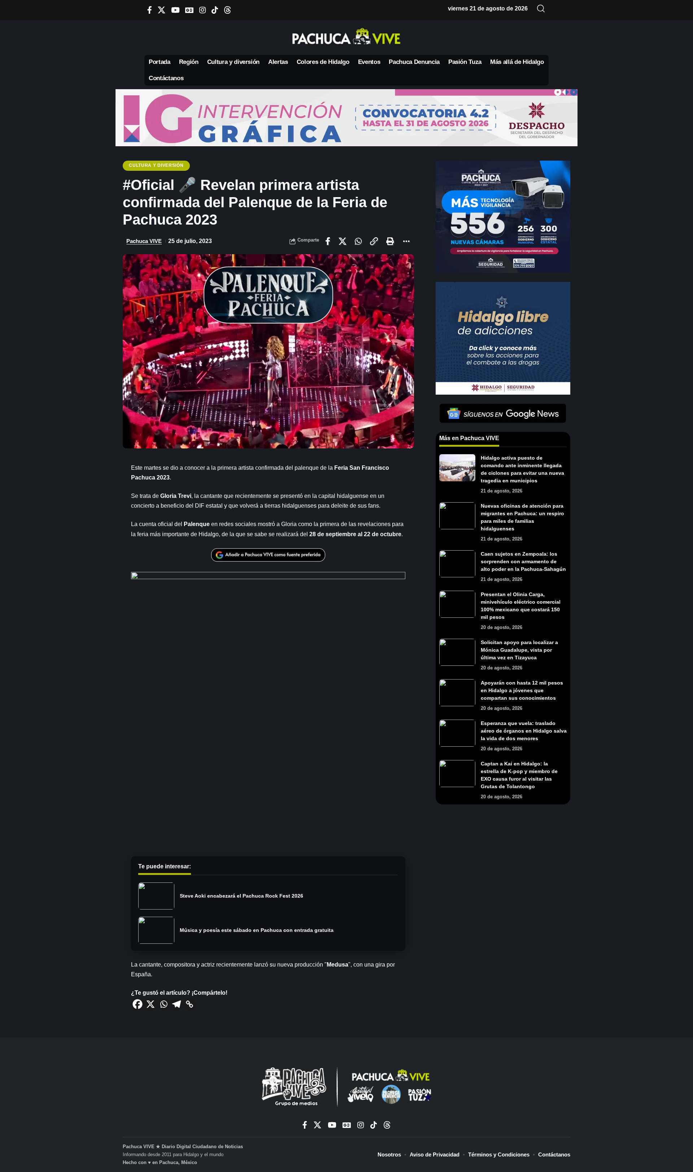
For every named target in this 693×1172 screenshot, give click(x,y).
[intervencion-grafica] (347, 117)
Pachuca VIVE (144, 241)
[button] (541, 8)
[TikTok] (215, 10)
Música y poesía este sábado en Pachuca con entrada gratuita (257, 930)
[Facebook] (149, 10)
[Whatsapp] (163, 1004)
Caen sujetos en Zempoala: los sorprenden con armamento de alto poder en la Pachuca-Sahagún (523, 561)
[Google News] (189, 10)
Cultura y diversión (156, 165)
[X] (161, 10)
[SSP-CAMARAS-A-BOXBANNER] (503, 216)
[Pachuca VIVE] (346, 1088)
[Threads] (227, 10)
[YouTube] (175, 10)
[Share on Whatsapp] (358, 241)
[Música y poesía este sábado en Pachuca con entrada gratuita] (156, 930)
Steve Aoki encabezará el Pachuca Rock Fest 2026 (241, 896)
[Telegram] (176, 1004)
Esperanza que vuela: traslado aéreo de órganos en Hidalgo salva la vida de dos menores (524, 730)
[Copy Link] (189, 1004)
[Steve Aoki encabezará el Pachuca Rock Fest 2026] (156, 896)
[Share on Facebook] (328, 241)
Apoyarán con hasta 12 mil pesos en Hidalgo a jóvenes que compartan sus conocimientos (522, 690)
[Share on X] (342, 241)
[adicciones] (503, 338)
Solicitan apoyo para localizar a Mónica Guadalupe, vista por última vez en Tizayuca (519, 649)
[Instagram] (202, 10)
